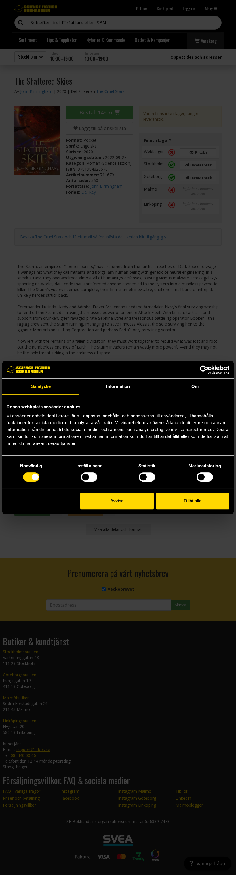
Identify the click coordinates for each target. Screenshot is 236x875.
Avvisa (116, 500)
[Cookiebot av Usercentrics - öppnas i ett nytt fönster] (204, 369)
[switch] (89, 477)
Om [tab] (195, 386)
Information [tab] (118, 386)
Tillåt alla (192, 500)
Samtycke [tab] (41, 386)
